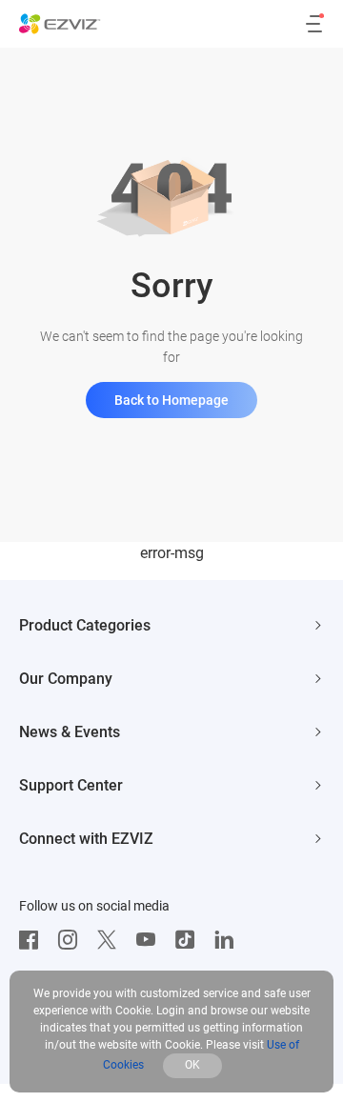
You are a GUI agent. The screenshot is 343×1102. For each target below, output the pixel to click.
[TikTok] (189, 940)
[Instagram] (72, 940)
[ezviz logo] (60, 23)
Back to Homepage (171, 400)
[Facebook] (33, 940)
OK (192, 1065)
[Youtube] (150, 940)
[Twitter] (111, 940)
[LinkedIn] (228, 940)
